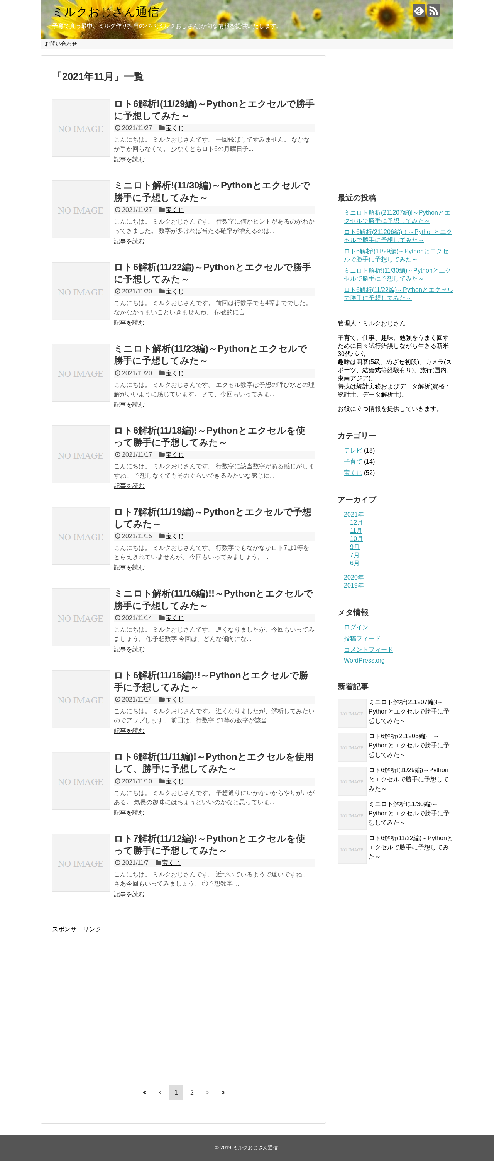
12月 (356, 522)
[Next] (207, 1092)
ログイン (356, 627)
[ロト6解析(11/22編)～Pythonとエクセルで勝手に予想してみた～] (81, 291)
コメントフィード (368, 649)
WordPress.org (364, 660)
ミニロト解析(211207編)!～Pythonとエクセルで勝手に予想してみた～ (409, 711)
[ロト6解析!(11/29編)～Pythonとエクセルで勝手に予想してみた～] (81, 128)
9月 (355, 547)
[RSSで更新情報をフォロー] (433, 10)
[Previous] (160, 1092)
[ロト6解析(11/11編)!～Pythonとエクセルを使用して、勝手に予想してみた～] (81, 781)
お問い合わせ (61, 44)
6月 (355, 563)
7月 (355, 555)
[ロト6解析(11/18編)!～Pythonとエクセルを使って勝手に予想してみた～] (81, 454)
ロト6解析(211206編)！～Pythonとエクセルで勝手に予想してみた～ (409, 745)
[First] (144, 1092)
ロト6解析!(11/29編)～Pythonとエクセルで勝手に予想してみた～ (409, 779)
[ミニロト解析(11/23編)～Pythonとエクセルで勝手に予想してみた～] (81, 373)
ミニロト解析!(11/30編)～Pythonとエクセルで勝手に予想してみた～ (409, 813)
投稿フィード (362, 638)
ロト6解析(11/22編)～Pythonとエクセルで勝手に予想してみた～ (411, 847)
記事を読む (129, 159)
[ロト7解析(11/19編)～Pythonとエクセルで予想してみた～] (81, 536)
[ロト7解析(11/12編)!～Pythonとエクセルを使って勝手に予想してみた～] (81, 863)
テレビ (353, 450)
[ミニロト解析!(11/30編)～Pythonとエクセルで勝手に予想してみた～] (81, 209)
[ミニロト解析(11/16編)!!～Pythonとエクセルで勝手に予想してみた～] (81, 617)
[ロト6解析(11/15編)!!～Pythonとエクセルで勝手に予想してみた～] (81, 699)
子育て (353, 461)
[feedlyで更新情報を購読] (419, 10)
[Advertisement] (117, 1008)
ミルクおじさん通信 (105, 11)
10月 (356, 539)
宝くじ (175, 128)
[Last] (223, 1092)
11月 (356, 530)
